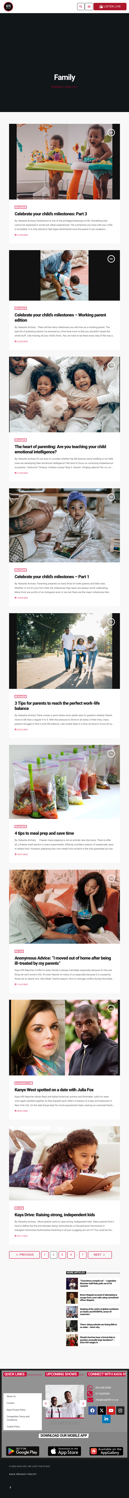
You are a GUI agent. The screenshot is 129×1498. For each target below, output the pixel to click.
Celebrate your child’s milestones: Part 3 (51, 213)
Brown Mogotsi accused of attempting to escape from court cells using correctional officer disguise (99, 1298)
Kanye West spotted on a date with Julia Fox (54, 1089)
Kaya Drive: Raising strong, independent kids (55, 1214)
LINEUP (19, 951)
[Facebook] (92, 1410)
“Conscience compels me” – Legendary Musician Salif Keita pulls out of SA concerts (98, 1284)
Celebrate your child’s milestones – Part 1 (52, 576)
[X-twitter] (102, 1410)
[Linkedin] (106, 1419)
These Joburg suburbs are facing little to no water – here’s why (98, 1326)
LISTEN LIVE (110, 6)
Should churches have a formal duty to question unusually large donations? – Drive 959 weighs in (97, 1340)
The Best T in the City (65, 1408)
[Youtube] (111, 1410)
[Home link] (8, 6)
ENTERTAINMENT (24, 1083)
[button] (51, 1423)
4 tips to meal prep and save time (44, 833)
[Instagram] (120, 1410)
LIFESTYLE (21, 207)
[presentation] (46, 1403)
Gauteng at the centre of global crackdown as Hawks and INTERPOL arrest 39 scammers (99, 1312)
